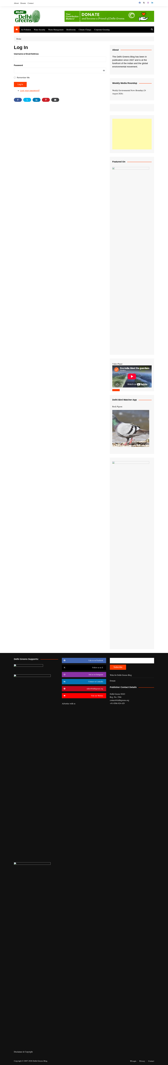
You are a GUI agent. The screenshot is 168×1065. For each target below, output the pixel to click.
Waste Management (55, 29)
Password (18, 65)
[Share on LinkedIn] (36, 100)
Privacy (142, 1061)
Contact (31, 3)
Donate (23, 3)
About (16, 3)
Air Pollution (26, 29)
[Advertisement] (132, 134)
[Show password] (104, 70)
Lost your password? (30, 90)
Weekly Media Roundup (124, 83)
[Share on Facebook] (18, 100)
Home (18, 38)
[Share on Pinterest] (46, 100)
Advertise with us (68, 703)
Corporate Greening (102, 29)
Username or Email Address (26, 54)
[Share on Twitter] (27, 100)
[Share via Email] (55, 100)
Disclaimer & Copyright (23, 1051)
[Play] (116, 390)
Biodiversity (71, 29)
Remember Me (23, 77)
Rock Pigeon (117, 406)
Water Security (39, 29)
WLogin (133, 1061)
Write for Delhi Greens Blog (121, 675)
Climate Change (85, 29)
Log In (20, 84)
